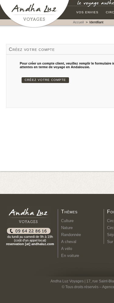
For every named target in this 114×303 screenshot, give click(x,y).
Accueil (78, 22)
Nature (67, 227)
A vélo (66, 248)
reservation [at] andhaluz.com (30, 244)
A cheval (68, 241)
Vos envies (87, 12)
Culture (67, 220)
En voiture (70, 255)
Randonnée (71, 234)
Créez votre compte (45, 80)
